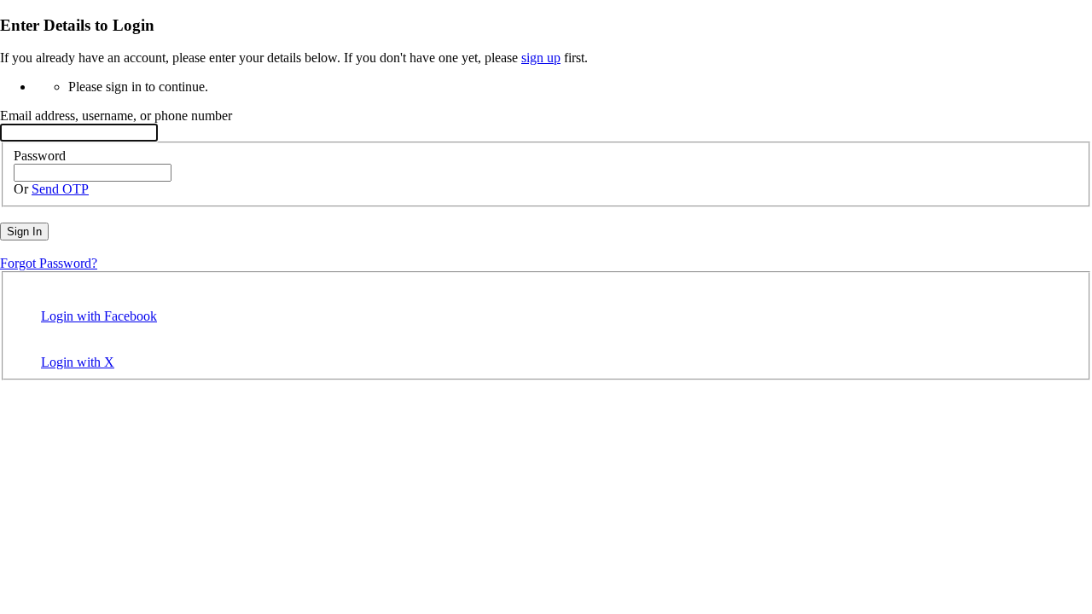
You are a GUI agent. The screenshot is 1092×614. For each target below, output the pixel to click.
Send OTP (60, 189)
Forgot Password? (48, 263)
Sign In (24, 231)
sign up (541, 57)
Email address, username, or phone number (116, 115)
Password (40, 155)
